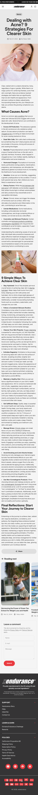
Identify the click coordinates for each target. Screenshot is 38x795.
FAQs (4, 709)
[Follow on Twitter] (29, 766)
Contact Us (6, 715)
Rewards (5, 729)
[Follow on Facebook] (22, 766)
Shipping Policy (7, 744)
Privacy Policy (14, 630)
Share (20, 551)
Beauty (19, 14)
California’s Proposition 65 (11, 741)
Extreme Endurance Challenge (12, 727)
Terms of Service (27, 630)
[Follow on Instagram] (15, 766)
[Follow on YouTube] (8, 766)
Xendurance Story (8, 706)
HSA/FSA (5, 712)
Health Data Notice (8, 755)
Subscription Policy (9, 747)
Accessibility (6, 758)
